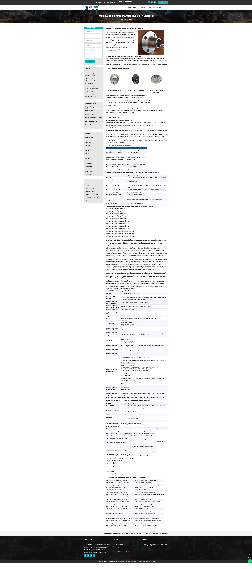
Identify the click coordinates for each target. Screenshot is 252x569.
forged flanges (89, 83)
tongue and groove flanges (92, 88)
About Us (135, 7)
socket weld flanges (90, 94)
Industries (151, 7)
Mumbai (87, 185)
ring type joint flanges (91, 96)
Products (143, 7)
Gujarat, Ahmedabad (90, 191)
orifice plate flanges (90, 86)
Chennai (88, 194)
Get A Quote (163, 2)
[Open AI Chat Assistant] (250, 554)
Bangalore (95, 194)
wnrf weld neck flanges (91, 75)
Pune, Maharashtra (90, 188)
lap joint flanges (89, 91)
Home (129, 7)
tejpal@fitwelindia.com (120, 547)
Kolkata (96, 197)
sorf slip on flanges (90, 73)
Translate (130, 3)
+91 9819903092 (119, 544)
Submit (90, 61)
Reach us (159, 7)
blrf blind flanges (90, 78)
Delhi (87, 200)
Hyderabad (88, 197)
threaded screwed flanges (92, 80)
